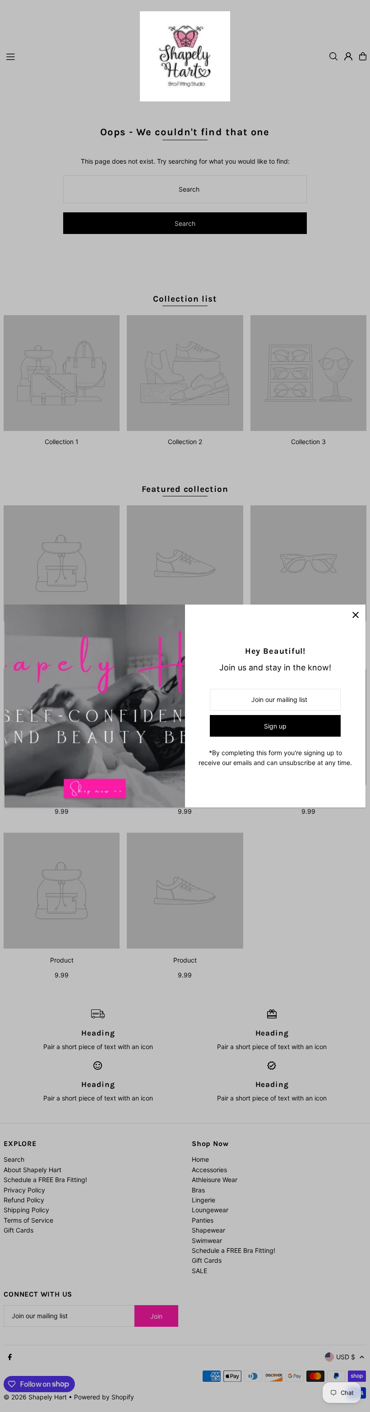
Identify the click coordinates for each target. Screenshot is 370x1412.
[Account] (348, 56)
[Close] (355, 615)
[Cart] (362, 56)
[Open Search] (333, 56)
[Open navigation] (69, 56)
